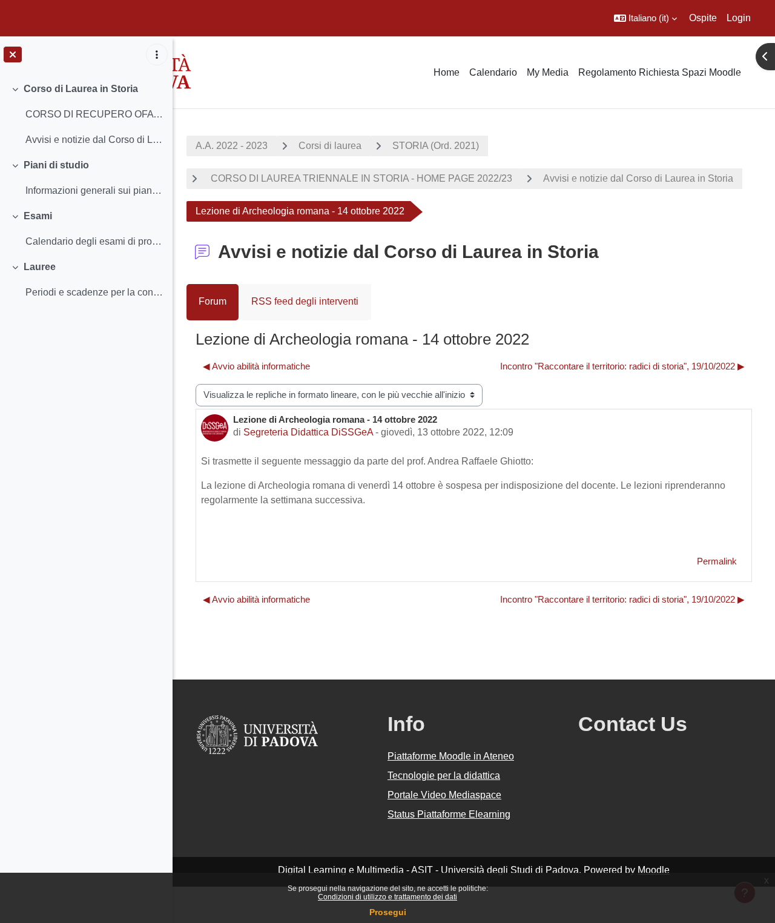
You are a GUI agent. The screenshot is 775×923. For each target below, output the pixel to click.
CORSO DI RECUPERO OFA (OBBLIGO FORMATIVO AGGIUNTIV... (94, 114)
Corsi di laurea (329, 146)
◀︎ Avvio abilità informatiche (256, 366)
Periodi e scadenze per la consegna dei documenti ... (94, 292)
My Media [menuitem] (548, 72)
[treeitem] (86, 114)
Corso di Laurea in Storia (81, 89)
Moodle (654, 870)
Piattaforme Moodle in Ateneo (451, 756)
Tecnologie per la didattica (444, 775)
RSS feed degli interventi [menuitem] (304, 301)
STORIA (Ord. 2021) (435, 146)
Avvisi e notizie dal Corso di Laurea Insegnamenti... (94, 139)
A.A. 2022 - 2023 (232, 146)
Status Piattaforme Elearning (449, 814)
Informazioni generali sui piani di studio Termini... (94, 190)
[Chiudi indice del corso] (12, 54)
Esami (38, 216)
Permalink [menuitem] (717, 561)
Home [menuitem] (447, 72)
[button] (645, 18)
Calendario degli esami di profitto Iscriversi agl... (94, 241)
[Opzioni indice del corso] (157, 54)
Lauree (40, 267)
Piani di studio (56, 165)
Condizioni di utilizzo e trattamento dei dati (387, 897)
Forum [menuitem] (212, 301)
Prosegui (387, 912)
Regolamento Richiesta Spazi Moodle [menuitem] (659, 72)
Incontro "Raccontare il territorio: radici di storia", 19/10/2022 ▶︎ (622, 366)
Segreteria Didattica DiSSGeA (308, 432)
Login (739, 18)
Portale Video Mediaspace (444, 795)
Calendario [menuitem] (493, 72)
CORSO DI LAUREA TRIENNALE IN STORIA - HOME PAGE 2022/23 (360, 178)
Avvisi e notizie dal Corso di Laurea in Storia (638, 178)
